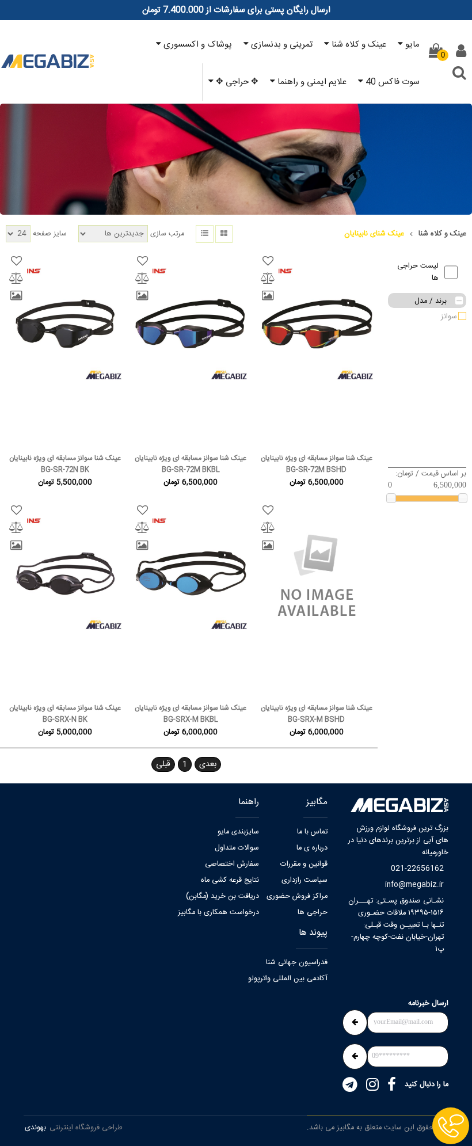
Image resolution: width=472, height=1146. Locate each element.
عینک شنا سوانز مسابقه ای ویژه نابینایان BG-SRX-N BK (65, 713)
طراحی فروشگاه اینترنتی (86, 1128)
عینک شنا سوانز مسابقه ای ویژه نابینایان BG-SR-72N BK (65, 463)
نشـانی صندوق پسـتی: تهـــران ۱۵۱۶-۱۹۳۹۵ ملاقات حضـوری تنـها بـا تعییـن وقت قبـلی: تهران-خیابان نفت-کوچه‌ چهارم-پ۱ (396, 925)
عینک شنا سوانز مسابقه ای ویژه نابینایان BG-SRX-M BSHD (316, 713)
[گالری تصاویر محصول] (268, 295)
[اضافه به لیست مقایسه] (268, 278)
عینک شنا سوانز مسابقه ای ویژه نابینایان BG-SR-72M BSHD (316, 463)
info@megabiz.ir (414, 885)
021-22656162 (417, 869)
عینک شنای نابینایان (374, 234)
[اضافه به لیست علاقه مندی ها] (268, 260)
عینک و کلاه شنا (442, 234)
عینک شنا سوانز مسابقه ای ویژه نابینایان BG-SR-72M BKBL (190, 463)
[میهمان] (461, 51)
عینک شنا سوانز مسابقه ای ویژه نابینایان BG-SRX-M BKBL (190, 713)
